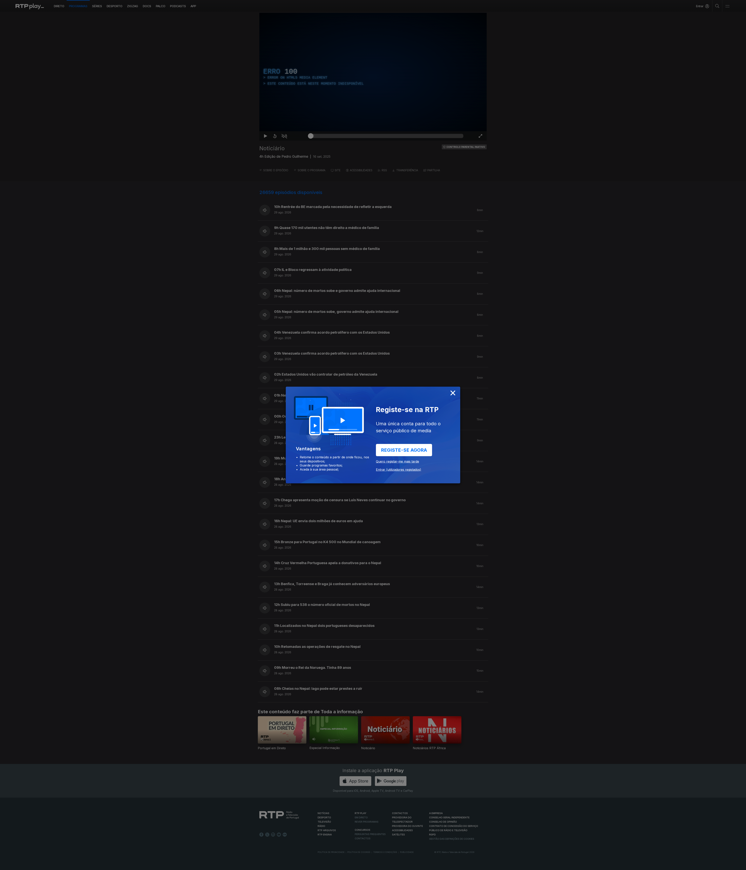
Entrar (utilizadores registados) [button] (398, 470)
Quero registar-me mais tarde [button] (397, 461)
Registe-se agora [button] (404, 450)
